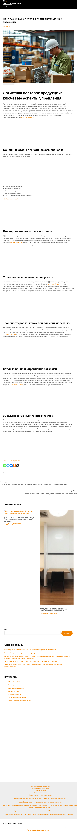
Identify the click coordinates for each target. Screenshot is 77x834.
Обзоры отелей (13, 691)
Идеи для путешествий (16, 688)
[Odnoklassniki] (14, 465)
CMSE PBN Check (14, 682)
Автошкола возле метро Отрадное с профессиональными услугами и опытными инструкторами (39, 814)
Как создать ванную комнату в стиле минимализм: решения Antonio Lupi (30, 650)
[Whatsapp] (4, 465)
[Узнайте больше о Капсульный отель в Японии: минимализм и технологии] (57, 605)
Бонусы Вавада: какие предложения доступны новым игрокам (26, 653)
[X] (17, 465)
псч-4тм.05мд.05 (27, 117)
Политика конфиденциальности (38, 830)
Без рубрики (8, 524)
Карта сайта (69, 828)
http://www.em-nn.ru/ (10, 199)
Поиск (6, 629)
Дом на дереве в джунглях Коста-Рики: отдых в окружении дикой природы (19, 519)
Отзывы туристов (14, 694)
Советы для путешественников (19, 701)
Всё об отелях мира (12, 3)
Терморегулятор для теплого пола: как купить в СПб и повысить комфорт (30, 661)
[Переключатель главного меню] (7, 6)
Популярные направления (17, 697)
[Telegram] (8, 465)
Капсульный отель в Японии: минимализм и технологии (53, 610)
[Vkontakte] (11, 465)
